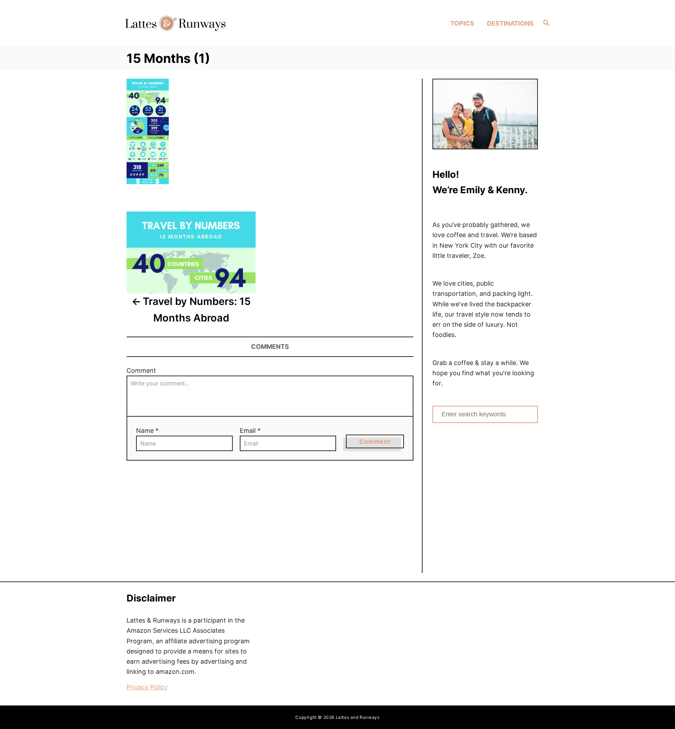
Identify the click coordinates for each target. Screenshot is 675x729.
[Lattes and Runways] (175, 23)
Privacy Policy (147, 687)
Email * (250, 430)
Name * (147, 430)
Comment (141, 370)
